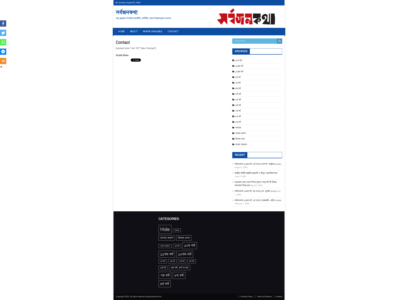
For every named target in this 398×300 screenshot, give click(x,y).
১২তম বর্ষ (239, 71)
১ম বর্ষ (238, 77)
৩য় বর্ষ (238, 88)
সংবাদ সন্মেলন (241, 144)
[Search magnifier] (279, 41)
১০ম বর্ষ (238, 60)
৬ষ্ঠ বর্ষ (238, 105)
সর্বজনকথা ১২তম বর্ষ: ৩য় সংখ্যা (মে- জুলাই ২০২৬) (255, 191)
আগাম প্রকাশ (240, 133)
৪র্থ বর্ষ (238, 94)
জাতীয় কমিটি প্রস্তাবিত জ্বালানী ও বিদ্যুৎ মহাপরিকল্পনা (256, 173)
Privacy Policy (247, 296)
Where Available (152, 31)
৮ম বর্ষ (238, 116)
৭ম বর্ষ (238, 111)
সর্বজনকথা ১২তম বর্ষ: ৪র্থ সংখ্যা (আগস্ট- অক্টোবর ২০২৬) (258, 164)
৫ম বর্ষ (238, 99)
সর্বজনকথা (127, 12)
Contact (173, 31)
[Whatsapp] (3, 42)
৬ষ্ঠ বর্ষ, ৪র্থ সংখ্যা (179, 267)
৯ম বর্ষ (238, 122)
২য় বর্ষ (238, 83)
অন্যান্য (238, 127)
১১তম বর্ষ (239, 66)
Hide (165, 229)
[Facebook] (3, 23)
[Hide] (1, 67)
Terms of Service (264, 296)
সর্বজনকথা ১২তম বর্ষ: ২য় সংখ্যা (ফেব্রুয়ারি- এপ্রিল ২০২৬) (258, 200)
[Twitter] (3, 33)
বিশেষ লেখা (240, 139)
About (134, 31)
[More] (3, 61)
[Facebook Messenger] (3, 52)
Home (121, 31)
